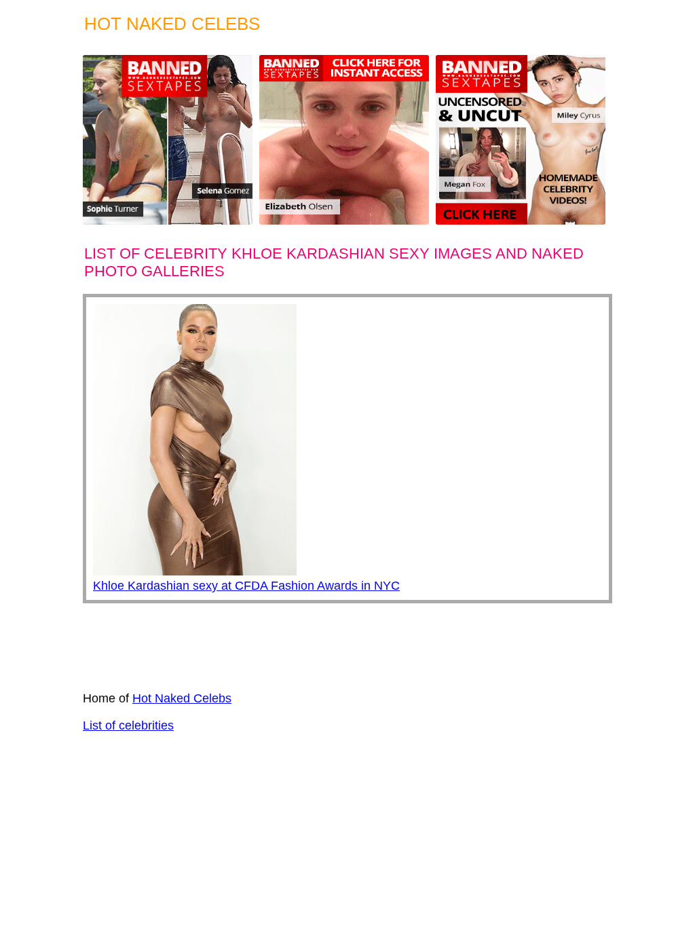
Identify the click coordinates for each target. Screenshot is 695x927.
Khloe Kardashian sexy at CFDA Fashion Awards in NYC (246, 585)
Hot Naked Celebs (181, 698)
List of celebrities (128, 725)
